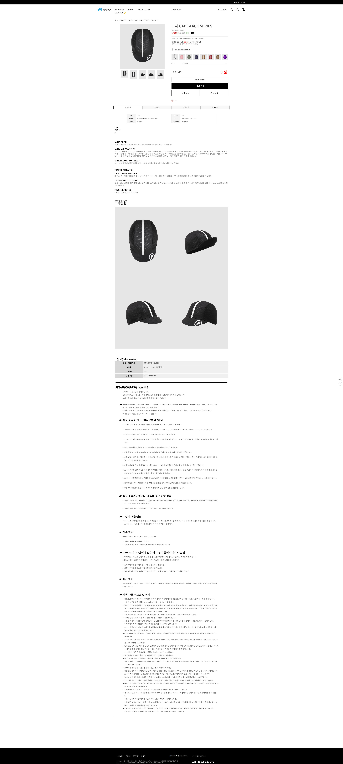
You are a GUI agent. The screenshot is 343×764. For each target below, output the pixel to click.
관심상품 (214, 92)
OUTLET (131, 10)
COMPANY (120, 756)
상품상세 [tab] (128, 107)
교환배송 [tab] (215, 107)
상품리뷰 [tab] (157, 107)
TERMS (128, 756)
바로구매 (200, 85)
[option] (142, 46)
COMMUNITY (176, 10)
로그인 (220, 10)
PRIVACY (136, 756)
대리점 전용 (236, 2)
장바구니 (185, 92)
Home (116, 20)
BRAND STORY (144, 10)
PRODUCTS (119, 10)
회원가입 (225, 10)
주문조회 (243, 2)
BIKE (129, 20)
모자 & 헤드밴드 (155, 20)
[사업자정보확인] (173, 761)
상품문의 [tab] (186, 107)
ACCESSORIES (145, 20)
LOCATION (119, 13)
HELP (143, 756)
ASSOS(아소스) (136, 20)
